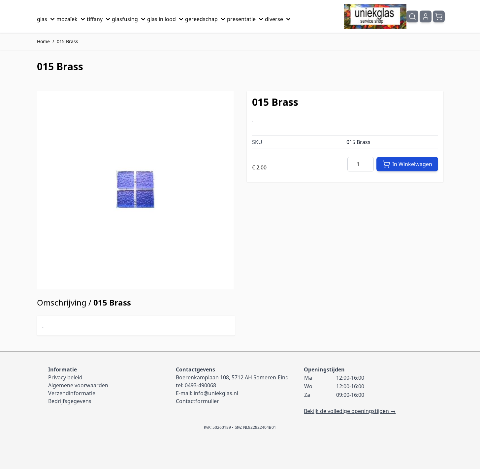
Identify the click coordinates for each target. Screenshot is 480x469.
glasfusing (125, 19)
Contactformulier (197, 401)
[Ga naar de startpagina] (375, 16)
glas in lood (161, 19)
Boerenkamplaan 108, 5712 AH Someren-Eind (232, 377)
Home (43, 41)
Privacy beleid (65, 377)
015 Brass (67, 41)
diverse (274, 19)
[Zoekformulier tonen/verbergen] (412, 16)
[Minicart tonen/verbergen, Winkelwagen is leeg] (439, 16)
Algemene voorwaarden (78, 385)
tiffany (95, 19)
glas (42, 19)
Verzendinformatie (71, 393)
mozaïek (67, 19)
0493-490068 (200, 385)
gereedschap (201, 19)
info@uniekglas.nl (216, 393)
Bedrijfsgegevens (69, 401)
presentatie (241, 19)
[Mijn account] (426, 16)
